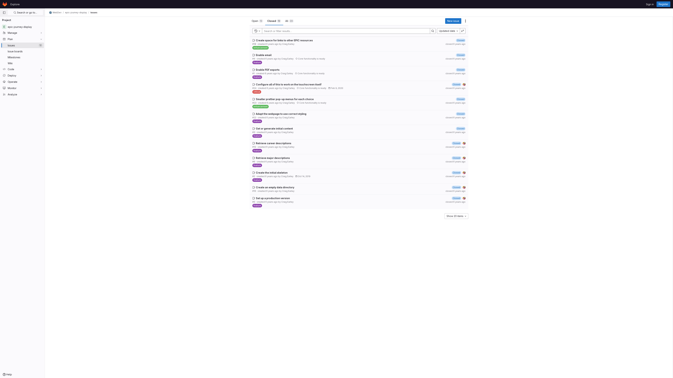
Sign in (650, 4)
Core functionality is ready (311, 58)
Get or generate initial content (274, 128)
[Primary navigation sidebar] (4, 12)
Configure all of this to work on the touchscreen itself (288, 84)
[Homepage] (5, 4)
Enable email (263, 55)
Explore (15, 4)
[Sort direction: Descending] (462, 31)
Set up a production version (273, 198)
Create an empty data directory (275, 187)
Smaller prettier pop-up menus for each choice (285, 99)
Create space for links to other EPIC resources (284, 40)
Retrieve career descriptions (273, 143)
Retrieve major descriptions (273, 157)
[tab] (257, 21)
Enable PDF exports (268, 69)
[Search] (433, 31)
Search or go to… (26, 12)
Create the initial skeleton (272, 172)
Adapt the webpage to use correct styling (281, 113)
